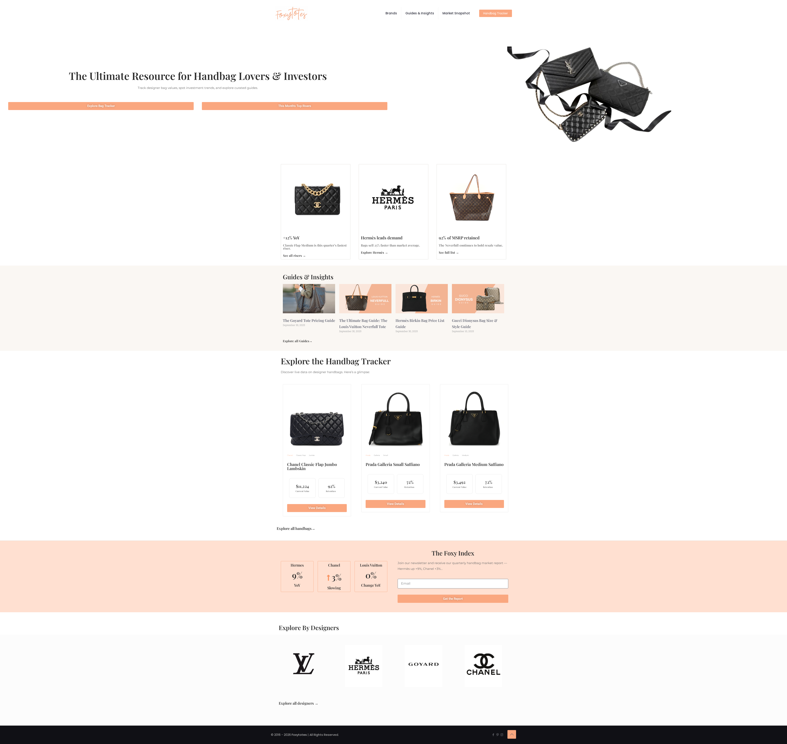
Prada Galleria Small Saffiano (393, 464)
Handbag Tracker (495, 13)
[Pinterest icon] (497, 735)
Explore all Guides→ (297, 341)
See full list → (449, 252)
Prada (368, 455)
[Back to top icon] (511, 734)
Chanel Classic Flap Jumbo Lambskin (312, 466)
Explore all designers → (298, 703)
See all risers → (294, 255)
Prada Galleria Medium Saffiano (474, 464)
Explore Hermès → (374, 252)
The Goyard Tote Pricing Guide (309, 320)
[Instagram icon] (501, 735)
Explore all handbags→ (296, 528)
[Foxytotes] (291, 13)
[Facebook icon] (493, 735)
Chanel (290, 455)
